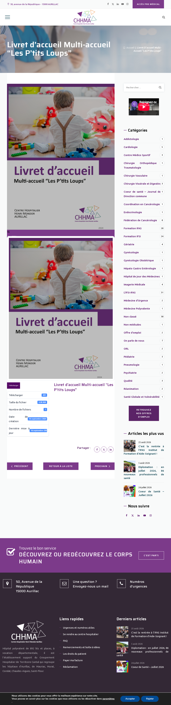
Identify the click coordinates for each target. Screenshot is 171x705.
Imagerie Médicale (134, 284)
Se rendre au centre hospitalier (81, 634)
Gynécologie (131, 252)
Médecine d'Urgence (136, 300)
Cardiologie (131, 147)
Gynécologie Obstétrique (139, 260)
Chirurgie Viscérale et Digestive (142, 183)
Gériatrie (129, 244)
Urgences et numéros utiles (79, 627)
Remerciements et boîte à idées (81, 647)
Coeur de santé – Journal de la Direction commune (144, 194)
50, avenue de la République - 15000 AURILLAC (34, 4)
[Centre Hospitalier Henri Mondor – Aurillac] (85, 17)
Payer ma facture (73, 660)
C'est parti (151, 555)
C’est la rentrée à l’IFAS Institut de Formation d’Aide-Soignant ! (144, 450)
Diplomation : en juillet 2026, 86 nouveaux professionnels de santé (144, 472)
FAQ (65, 640)
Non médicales (132, 324)
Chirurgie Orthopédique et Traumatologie (144, 165)
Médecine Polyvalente (137, 308)
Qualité (128, 380)
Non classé (130, 316)
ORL (126, 348)
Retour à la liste (61, 466)
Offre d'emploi (132, 332)
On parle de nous (134, 340)
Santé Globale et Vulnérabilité (141, 396)
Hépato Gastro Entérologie (140, 268)
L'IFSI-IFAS (130, 292)
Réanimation (131, 388)
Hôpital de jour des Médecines (142, 276)
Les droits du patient (74, 653)
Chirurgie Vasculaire (135, 175)
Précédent (21, 466)
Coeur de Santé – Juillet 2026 (151, 493)
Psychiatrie (130, 372)
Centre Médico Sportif (137, 155)
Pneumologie (131, 364)
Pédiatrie (129, 356)
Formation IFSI (132, 236)
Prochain (101, 466)
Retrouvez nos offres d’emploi (143, 413)
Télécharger (13, 385)
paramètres (109, 698)
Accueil (129, 47)
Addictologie (131, 139)
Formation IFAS (133, 228)
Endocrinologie (133, 212)
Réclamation (70, 666)
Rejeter (150, 698)
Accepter (130, 698)
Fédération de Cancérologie (140, 220)
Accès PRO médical (148, 4)
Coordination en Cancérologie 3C (144, 204)
